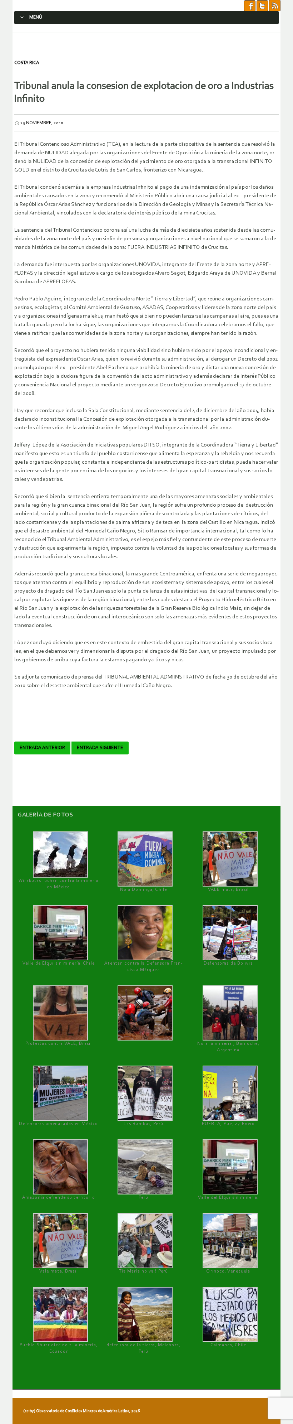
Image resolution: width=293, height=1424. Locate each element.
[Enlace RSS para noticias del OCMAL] (274, 5)
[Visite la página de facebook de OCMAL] (249, 5)
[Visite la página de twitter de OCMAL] (262, 5)
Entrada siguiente (100, 747)
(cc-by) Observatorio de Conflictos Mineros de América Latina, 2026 (81, 1411)
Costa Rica (26, 63)
